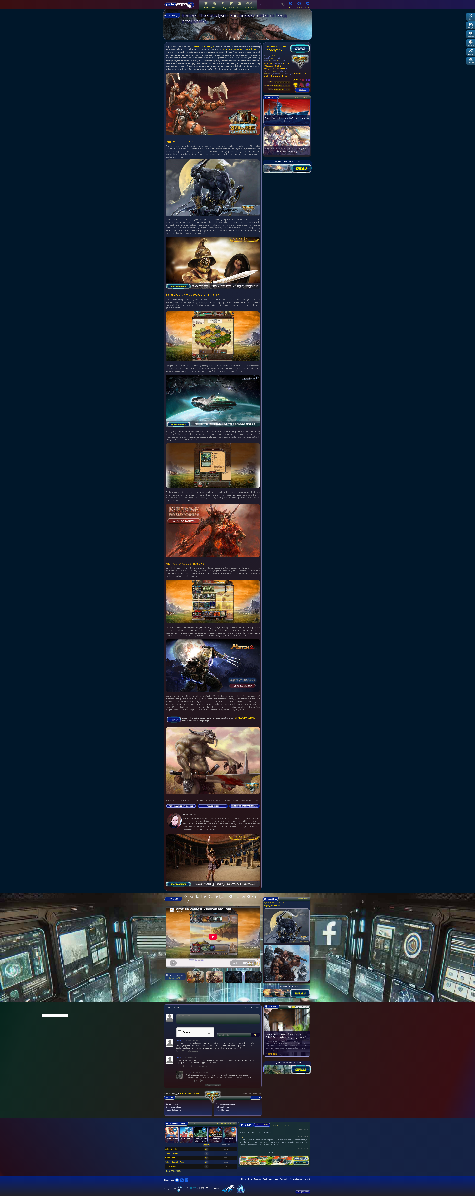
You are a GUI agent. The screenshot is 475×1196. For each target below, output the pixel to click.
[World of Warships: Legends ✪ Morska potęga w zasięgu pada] (286, 124)
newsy (214, 8)
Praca (276, 1179)
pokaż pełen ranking (227, 1123)
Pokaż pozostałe (213, 1085)
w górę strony (304, 1192)
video (231, 8)
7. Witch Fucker (171, 1153)
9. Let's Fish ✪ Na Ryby (174, 1162)
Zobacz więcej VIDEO (176, 978)
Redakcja (257, 1179)
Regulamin (284, 1179)
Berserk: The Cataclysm (204, 46)
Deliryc (241, 1149)
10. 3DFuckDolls (171, 1166)
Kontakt (307, 1179)
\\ (292, 1006)
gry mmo (206, 8)
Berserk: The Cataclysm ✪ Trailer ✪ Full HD (221, 899)
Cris (240, 1130)
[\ (289, 1006)
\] (307, 1006)
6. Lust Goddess (171, 1149)
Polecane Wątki (262, 1125)
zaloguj (291, 7)
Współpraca (267, 1179)
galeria (239, 8)
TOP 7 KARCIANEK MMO (244, 718)
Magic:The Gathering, (233, 49)
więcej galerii (303, 899)
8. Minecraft (170, 1158)
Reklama (242, 1179)
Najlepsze (246, 1007)
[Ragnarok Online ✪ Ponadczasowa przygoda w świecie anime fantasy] (286, 154)
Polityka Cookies (296, 1179)
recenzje (223, 8)
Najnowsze (255, 1007)
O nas (250, 1179)
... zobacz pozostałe (173, 1171)
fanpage (308, 7)
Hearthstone (252, 49)
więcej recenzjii (303, 97)
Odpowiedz (195, 1051)
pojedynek (249, 8)
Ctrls (241, 1137)
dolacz (299, 7)
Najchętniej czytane (281, 1125)
